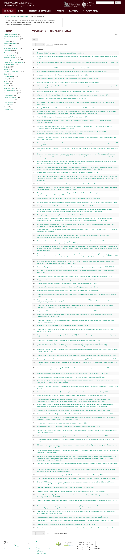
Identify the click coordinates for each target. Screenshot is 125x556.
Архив (6, 69)
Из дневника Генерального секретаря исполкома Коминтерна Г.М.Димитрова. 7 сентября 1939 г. (68, 290)
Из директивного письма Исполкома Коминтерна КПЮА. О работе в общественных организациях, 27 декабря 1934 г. (74, 276)
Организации (24, 16)
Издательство (8, 102)
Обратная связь (90, 11)
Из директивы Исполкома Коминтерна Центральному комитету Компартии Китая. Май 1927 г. (67, 283)
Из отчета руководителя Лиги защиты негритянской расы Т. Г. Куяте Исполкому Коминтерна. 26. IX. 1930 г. (71, 377)
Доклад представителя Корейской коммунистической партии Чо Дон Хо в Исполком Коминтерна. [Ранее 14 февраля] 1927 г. (77, 202)
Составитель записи (10, 93)
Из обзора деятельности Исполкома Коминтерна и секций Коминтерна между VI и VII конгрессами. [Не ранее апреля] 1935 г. (77, 359)
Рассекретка (8, 109)
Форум (6, 86)
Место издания (9, 100)
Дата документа (9, 65)
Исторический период (11, 36)
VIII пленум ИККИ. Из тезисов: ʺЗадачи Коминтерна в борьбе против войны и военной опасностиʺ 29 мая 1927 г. (73, 95)
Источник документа (10, 90)
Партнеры (74, 11)
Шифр (6, 67)
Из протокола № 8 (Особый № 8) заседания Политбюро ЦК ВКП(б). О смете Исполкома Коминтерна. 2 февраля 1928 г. (75, 414)
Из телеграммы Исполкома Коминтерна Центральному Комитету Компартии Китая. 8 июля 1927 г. (68, 426)
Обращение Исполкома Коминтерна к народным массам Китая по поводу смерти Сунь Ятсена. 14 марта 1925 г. (73, 436)
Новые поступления (10, 34)
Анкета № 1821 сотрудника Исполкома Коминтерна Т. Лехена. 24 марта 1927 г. (62, 117)
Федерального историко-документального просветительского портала (18, 547)
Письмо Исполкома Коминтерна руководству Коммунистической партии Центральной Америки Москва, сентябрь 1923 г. (75, 528)
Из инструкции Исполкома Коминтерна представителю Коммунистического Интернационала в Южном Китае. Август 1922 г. (76, 355)
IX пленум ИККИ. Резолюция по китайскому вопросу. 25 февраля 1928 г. (60, 53)
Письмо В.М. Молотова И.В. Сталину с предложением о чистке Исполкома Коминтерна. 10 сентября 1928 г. (72, 491)
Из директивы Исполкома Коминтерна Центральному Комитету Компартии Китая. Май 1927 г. (67, 280)
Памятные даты (9, 53)
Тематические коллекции (12, 39)
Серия (6, 107)
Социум (6, 79)
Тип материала (9, 55)
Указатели (9, 11)
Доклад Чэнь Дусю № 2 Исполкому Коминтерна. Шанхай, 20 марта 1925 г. (60, 215)
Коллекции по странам (11, 48)
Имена (6, 46)
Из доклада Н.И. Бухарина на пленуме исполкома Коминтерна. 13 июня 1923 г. (62, 326)
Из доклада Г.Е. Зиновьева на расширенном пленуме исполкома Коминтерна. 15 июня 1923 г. (67, 311)
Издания (6, 83)
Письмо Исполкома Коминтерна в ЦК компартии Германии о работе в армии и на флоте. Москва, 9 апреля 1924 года (75, 521)
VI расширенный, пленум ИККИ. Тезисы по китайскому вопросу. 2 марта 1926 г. (62, 75)
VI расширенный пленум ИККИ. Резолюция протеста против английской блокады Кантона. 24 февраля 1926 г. (72, 71)
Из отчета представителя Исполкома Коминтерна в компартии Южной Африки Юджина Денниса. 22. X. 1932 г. (72, 373)
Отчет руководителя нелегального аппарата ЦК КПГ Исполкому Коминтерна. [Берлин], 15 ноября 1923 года (72, 475)
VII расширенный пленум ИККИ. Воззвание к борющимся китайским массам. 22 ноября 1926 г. (67, 78)
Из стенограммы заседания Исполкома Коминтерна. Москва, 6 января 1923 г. (62, 423)
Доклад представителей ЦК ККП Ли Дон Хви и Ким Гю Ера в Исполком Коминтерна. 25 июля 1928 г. (69, 198)
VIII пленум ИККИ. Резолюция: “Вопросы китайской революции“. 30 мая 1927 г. (62, 99)
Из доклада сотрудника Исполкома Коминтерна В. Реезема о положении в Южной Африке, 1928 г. (68, 340)
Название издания (10, 97)
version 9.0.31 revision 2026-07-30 (86, 543)
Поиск (21, 11)
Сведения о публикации (11, 72)
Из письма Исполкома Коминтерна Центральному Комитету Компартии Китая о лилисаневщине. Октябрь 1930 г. (73, 392)
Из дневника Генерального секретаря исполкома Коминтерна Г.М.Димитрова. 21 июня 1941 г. (67, 287)
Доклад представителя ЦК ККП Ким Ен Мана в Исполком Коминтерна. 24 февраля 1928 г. (66, 206)
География (7, 50)
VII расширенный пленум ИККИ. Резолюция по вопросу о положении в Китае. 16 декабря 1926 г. (68, 91)
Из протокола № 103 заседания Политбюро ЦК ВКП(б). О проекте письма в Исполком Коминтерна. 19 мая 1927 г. (73, 410)
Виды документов (9, 88)
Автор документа (9, 57)
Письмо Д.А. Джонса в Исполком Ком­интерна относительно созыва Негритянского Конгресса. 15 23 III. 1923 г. (72, 517)
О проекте (59, 11)
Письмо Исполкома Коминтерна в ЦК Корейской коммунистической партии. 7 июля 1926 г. (66, 524)
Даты (5, 74)
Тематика (7, 41)
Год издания (8, 104)
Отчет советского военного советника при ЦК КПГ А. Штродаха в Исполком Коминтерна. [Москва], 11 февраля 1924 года (76, 478)
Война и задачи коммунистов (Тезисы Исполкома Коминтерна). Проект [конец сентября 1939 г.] (68, 173)
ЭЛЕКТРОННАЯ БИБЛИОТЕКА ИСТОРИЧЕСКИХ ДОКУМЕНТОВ (19, 4)
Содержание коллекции (40, 11)
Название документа (10, 60)
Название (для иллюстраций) (13, 62)
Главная (6, 16)
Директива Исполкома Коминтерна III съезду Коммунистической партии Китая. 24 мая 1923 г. (67, 184)
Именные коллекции (10, 43)
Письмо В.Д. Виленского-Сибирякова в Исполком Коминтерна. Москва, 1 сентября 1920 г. (66, 487)
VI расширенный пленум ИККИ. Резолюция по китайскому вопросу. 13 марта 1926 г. (64, 68)
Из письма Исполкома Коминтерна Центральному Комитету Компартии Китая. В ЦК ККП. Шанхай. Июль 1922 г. (73, 395)
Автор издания (8, 95)
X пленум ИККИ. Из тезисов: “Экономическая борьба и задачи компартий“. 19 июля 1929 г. (66, 108)
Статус (6, 81)
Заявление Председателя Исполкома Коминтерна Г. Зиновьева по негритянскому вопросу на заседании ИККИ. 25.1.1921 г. (77, 267)
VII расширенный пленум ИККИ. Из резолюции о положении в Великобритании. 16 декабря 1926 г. (68, 82)
